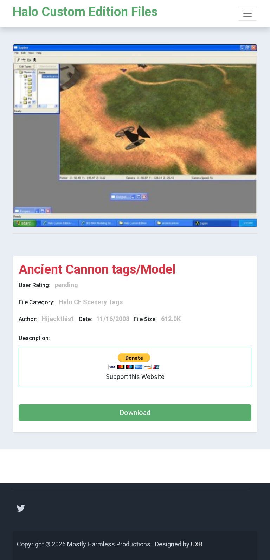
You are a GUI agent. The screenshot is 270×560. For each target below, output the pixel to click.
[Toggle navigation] (247, 14)
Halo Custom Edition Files (85, 12)
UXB (196, 544)
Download (135, 412)
